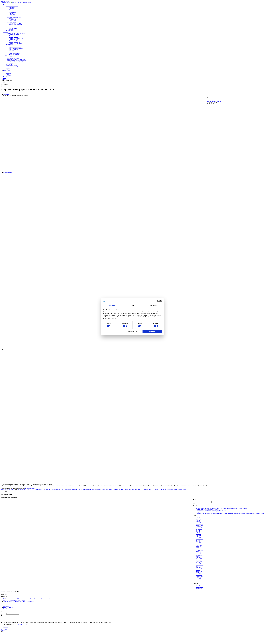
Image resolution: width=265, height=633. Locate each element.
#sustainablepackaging (38, 489)
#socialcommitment (11, 489)
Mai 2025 (198, 521)
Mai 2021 (198, 556)
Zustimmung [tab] (112, 305)
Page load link (4, 629)
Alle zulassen (152, 331)
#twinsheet (54, 489)
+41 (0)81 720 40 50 (211, 100)
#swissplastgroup (170, 489)
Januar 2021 (198, 560)
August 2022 (199, 551)
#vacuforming (60, 489)
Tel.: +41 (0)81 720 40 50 (21, 624)
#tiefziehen (97, 489)
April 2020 (198, 563)
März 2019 (198, 567)
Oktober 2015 (199, 575)
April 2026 (198, 519)
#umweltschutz (151, 489)
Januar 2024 (198, 537)
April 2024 (198, 534)
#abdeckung (140, 489)
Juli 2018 (198, 570)
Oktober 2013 (199, 577)
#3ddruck (50, 489)
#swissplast (163, 489)
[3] (91, 482)
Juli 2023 (198, 540)
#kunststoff (109, 489)
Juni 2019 (198, 566)
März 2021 (198, 557)
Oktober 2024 (199, 526)
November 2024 (199, 525)
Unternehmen (199, 588)
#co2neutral (145, 489)
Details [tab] (132, 305)
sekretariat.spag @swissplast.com (214, 101)
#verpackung (134, 489)
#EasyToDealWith (91, 489)
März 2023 (198, 544)
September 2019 (199, 565)
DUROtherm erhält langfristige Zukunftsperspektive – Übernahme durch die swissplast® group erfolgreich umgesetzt (221, 508)
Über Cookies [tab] (153, 305)
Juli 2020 (198, 562)
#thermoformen (103, 489)
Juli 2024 (198, 530)
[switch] (125, 326)
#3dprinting (45, 489)
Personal (198, 585)
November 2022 (199, 549)
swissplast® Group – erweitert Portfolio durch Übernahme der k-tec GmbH (212, 512)
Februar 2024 (199, 536)
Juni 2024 (198, 531)
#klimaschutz (158, 489)
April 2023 (198, 542)
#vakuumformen (177, 489)
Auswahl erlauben (132, 331)
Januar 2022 (198, 553)
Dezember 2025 (199, 520)
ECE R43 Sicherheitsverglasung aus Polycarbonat (207, 509)
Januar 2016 (198, 573)
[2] (69, 349)
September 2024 (199, 527)
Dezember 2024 (199, 524)
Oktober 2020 (199, 561)
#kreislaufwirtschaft (76, 489)
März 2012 (198, 578)
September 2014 (199, 576)
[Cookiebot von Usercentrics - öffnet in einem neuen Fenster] (156, 301)
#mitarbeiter (21, 489)
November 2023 (199, 539)
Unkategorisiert (199, 587)
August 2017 (199, 572)
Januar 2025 (198, 522)
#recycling (30, 489)
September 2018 (199, 568)
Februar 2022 (199, 552)
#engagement (3, 489)
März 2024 (198, 535)
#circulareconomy (68, 489)
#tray (130, 489)
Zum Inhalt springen (5, 1)
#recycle (26, 489)
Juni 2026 (198, 517)
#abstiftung (183, 489)
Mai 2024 (198, 532)
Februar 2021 (199, 558)
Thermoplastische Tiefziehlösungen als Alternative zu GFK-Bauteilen (211, 510)
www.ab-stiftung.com (30, 488)
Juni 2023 (198, 541)
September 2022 (199, 550)
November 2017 (199, 571)
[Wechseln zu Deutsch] (5, 627)
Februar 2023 (199, 545)
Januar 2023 (198, 546)
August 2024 (199, 529)
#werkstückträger (125, 489)
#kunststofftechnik (116, 489)
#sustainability (84, 489)
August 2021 (199, 555)
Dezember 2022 (199, 547)
